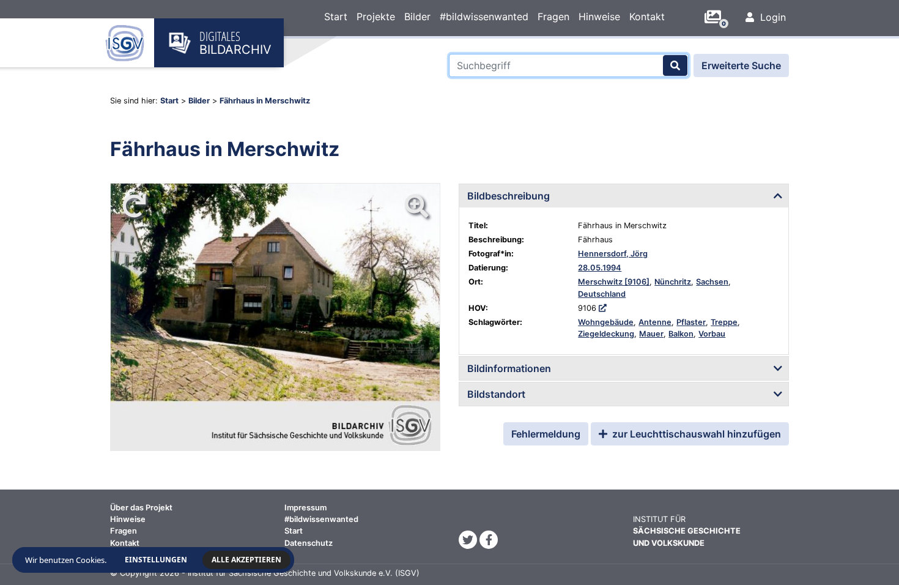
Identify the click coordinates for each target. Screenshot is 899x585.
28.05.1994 (599, 267)
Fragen (553, 16)
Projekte (376, 16)
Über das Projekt (141, 507)
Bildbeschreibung (508, 196)
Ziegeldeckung (606, 333)
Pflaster (691, 322)
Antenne (654, 322)
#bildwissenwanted (484, 16)
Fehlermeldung (545, 434)
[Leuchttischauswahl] (717, 17)
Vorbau (711, 333)
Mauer (651, 333)
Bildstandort (496, 394)
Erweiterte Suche (741, 65)
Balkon (681, 333)
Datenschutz (308, 543)
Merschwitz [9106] (613, 281)
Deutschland (602, 294)
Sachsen (712, 281)
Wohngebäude (606, 322)
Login (771, 17)
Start (335, 16)
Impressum (305, 507)
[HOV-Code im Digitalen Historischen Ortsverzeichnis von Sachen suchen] (603, 308)
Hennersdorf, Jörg (613, 253)
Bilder (417, 16)
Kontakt (647, 16)
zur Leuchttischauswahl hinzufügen (695, 434)
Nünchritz (672, 281)
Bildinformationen (509, 368)
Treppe (724, 322)
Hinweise (599, 16)
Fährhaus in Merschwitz (265, 100)
